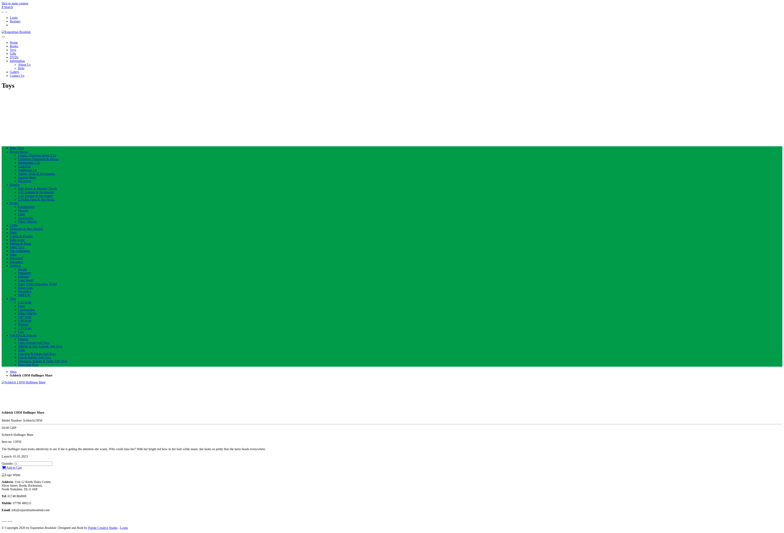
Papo (13, 254)
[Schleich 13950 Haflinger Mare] (24, 382)
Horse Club (25, 287)
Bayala (22, 269)
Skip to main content (15, 3)
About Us (24, 64)
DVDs (14, 57)
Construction (26, 207)
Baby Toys (17, 148)
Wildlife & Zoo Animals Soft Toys (40, 346)
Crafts (14, 225)
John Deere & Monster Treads (37, 188)
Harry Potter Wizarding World (37, 284)
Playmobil (16, 258)
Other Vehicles (27, 221)
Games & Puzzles (21, 236)
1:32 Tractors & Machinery (35, 196)
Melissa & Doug (20, 243)
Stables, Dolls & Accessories (36, 173)
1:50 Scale (24, 320)
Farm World (25, 280)
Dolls (13, 232)
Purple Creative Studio (102, 528)
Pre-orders (24, 181)
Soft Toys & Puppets (23, 335)
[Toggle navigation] (3, 36)
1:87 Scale (24, 317)
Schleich (15, 265)
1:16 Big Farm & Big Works (36, 199)
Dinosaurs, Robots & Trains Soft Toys (42, 361)
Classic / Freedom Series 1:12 (37, 155)
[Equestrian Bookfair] (16, 32)
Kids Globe (17, 240)
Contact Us (17, 75)
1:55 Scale (24, 328)
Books (14, 46)
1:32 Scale (24, 302)
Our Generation (20, 251)
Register (15, 21)
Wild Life (24, 295)
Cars (21, 331)
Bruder (14, 203)
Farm (21, 214)
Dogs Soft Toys (28, 364)
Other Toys (17, 247)
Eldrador (23, 276)
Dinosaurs (24, 273)
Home (14, 42)
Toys (13, 50)
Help (21, 68)
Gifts (13, 53)
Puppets (23, 339)
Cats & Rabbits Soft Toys (34, 357)
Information (17, 61)
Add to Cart (14, 467)
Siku (13, 298)
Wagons (23, 210)
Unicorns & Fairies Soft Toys (37, 353)
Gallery (14, 72)
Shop (13, 371)
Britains (15, 185)
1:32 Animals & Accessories (36, 192)
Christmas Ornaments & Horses (38, 159)
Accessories (25, 218)
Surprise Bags (27, 177)
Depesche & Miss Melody (26, 229)
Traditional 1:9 (27, 170)
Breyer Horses (19, 151)
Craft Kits (24, 166)
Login (14, 17)
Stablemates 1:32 (29, 162)
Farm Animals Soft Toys (33, 342)
